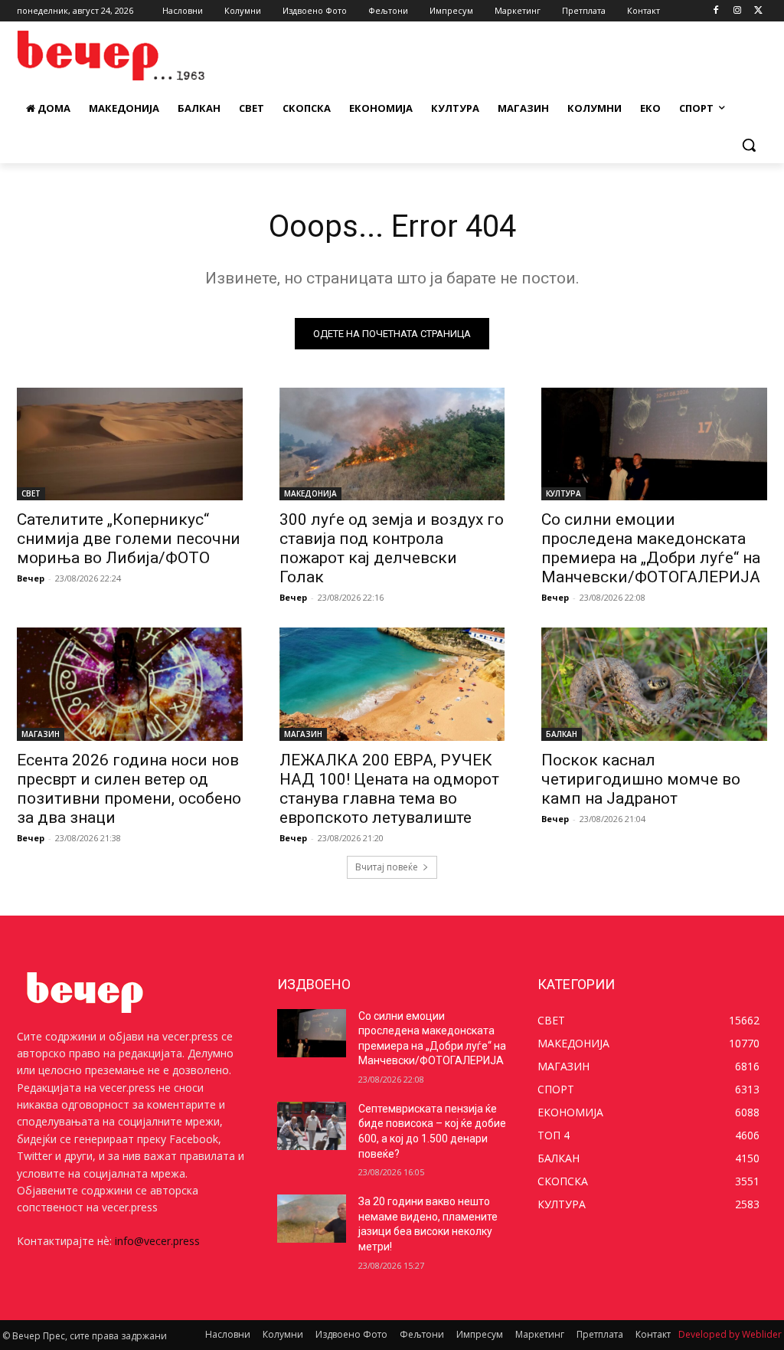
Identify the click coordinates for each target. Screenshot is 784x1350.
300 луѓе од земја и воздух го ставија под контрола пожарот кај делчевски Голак (391, 548)
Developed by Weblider (730, 1334)
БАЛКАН (561, 734)
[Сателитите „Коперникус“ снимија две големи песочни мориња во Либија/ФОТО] (130, 444)
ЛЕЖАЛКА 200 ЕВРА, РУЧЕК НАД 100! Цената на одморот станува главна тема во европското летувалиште (389, 789)
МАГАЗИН (40, 734)
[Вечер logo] (107, 55)
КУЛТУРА (563, 493)
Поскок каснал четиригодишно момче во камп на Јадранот (640, 779)
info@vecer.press (157, 1241)
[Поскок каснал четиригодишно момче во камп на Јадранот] (654, 683)
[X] (758, 11)
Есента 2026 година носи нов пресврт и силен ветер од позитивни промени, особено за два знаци (129, 789)
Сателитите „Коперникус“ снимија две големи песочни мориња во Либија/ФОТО (128, 538)
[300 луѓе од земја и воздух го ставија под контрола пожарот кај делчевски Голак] (392, 444)
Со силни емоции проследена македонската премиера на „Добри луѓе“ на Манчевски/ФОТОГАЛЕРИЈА (650, 548)
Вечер (30, 578)
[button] (748, 144)
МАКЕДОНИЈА (310, 493)
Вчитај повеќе (386, 866)
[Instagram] (737, 11)
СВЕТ (31, 493)
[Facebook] (716, 11)
